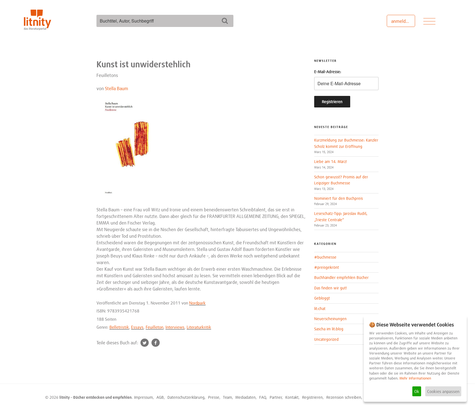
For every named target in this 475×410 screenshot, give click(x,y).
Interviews (174, 327)
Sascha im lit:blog (328, 328)
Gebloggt (322, 298)
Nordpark (197, 302)
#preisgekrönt (326, 267)
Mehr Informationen (415, 378)
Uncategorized (326, 339)
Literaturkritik (199, 327)
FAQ (262, 397)
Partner (276, 397)
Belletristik (119, 327)
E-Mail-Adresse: (327, 71)
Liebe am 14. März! (330, 161)
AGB (160, 397)
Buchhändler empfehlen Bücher (341, 277)
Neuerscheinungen (330, 318)
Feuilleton (154, 327)
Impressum (143, 397)
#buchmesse (325, 257)
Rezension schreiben (343, 397)
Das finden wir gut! (330, 288)
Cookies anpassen (443, 391)
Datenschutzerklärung (186, 397)
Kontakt (292, 397)
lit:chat (319, 308)
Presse (213, 397)
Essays (137, 327)
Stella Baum (116, 88)
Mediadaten (245, 397)
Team (227, 397)
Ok (416, 391)
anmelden (401, 21)
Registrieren (312, 397)
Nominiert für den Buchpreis (338, 198)
